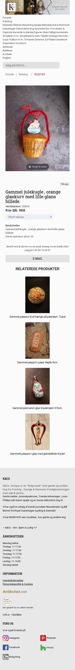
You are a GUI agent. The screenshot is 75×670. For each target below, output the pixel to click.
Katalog (7, 21)
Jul (46, 39)
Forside (7, 17)
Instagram (14, 638)
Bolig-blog (14, 656)
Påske (52, 39)
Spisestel (40, 28)
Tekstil (44, 36)
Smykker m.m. (11, 36)
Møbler (17, 25)
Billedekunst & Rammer (56, 25)
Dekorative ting (25, 28)
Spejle (38, 25)
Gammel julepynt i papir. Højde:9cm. (37, 362)
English (7, 58)
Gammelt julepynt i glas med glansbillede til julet (37, 453)
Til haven (29, 39)
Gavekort (61, 39)
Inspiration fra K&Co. (15, 43)
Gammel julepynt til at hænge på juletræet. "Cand (38, 316)
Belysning (28, 25)
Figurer (38, 32)
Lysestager (9, 28)
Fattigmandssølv (58, 32)
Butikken (8, 50)
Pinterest (51, 638)
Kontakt (7, 54)
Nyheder (8, 25)
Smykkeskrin (27, 36)
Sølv (37, 36)
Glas (45, 32)
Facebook (14, 647)
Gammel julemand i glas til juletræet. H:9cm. (37, 408)
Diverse (39, 39)
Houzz (50, 647)
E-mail (37, 258)
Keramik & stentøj (23, 32)
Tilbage (64, 184)
